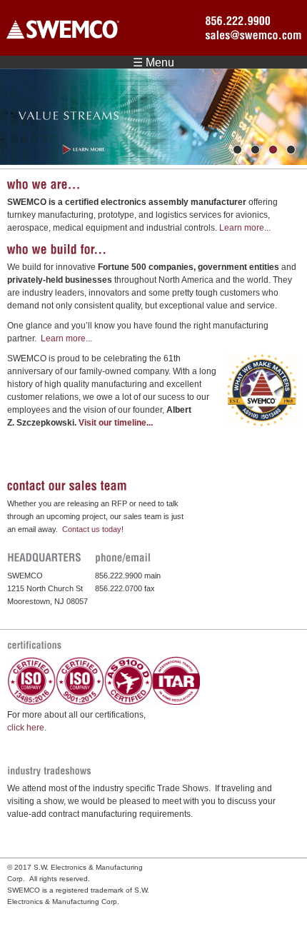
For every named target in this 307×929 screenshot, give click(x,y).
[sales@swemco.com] (249, 35)
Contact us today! (93, 529)
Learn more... (245, 228)
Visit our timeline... (116, 423)
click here (25, 728)
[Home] (63, 31)
